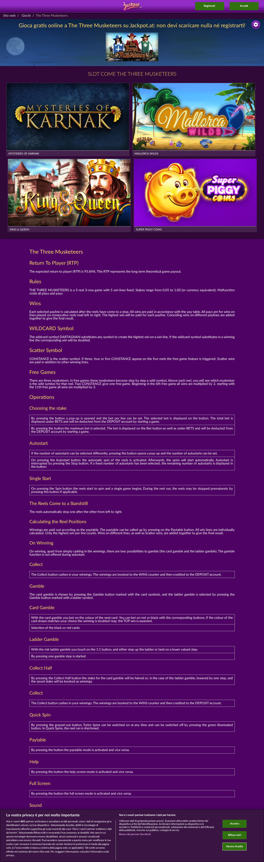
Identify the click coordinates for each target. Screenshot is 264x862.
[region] (132, 835)
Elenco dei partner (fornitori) (135, 834)
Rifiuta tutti (234, 835)
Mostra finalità (234, 846)
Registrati (209, 6)
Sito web (9, 15)
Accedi (244, 6)
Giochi (26, 15)
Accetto (234, 824)
